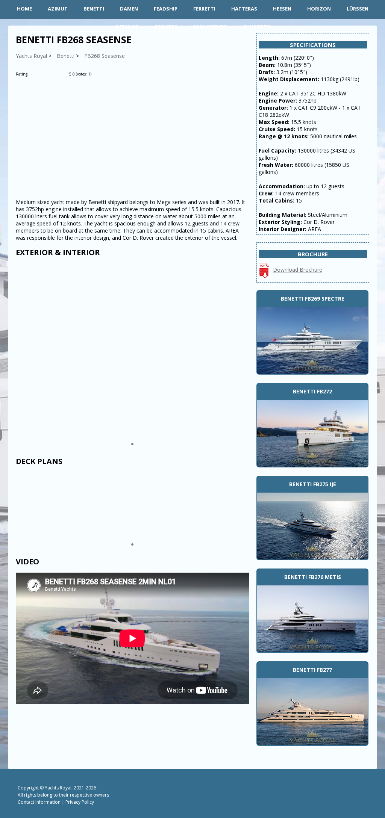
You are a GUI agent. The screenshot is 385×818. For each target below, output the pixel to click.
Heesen (282, 8)
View (312, 339)
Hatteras (244, 8)
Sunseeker (256, 26)
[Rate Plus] (98, 74)
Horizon (319, 8)
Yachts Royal (58, 788)
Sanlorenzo (210, 26)
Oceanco (127, 26)
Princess (166, 26)
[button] (132, 444)
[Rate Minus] (109, 74)
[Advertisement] (132, 138)
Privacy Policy (79, 802)
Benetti (93, 8)
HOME (24, 8)
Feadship (165, 8)
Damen (129, 8)
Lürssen (357, 8)
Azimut (58, 8)
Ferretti (204, 8)
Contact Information (39, 802)
